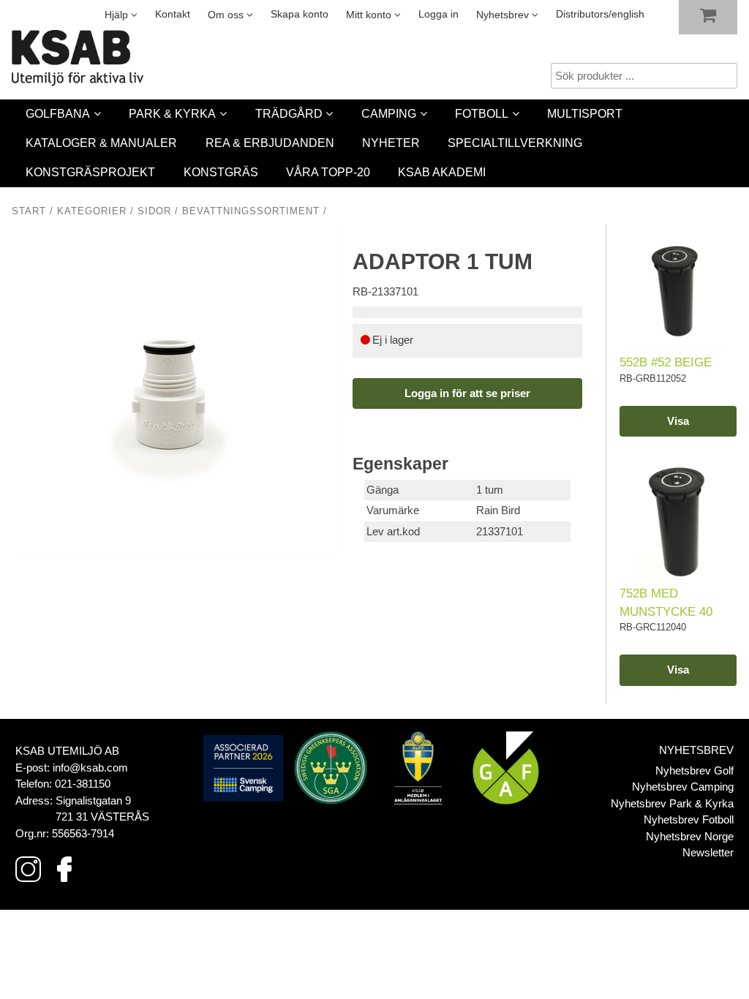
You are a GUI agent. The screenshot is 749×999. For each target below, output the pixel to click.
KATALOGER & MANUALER (101, 143)
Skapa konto (299, 14)
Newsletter (708, 852)
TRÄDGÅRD (289, 114)
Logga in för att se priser (467, 393)
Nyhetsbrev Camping (683, 786)
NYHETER (391, 143)
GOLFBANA (58, 114)
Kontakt (172, 14)
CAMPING (388, 114)
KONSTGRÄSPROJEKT (90, 172)
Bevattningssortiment (251, 211)
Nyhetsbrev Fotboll (689, 819)
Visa (678, 421)
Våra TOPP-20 (328, 172)
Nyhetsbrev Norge (690, 836)
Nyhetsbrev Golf (694, 770)
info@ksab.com (90, 767)
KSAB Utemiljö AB (67, 750)
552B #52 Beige (666, 362)
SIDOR (154, 211)
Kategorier (92, 211)
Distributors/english (600, 14)
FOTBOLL (481, 114)
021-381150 (82, 783)
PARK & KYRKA (172, 114)
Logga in (438, 14)
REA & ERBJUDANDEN (270, 143)
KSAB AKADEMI (442, 172)
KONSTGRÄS (221, 172)
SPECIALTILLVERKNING (515, 143)
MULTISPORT (584, 114)
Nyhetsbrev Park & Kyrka (672, 803)
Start (29, 211)
